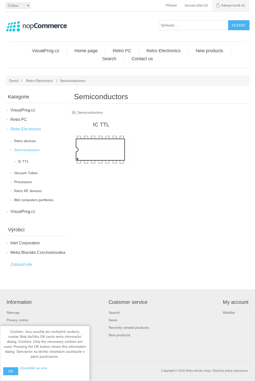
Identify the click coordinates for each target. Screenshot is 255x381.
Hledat (239, 25)
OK (10, 371)
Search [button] (109, 58)
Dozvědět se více (33, 368)
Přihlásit (171, 5)
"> (36, 26)
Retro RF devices (28, 191)
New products (119, 335)
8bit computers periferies (33, 200)
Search (114, 313)
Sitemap (12, 313)
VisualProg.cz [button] (45, 50)
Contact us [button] (142, 58)
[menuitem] (45, 50)
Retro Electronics (25, 129)
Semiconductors (27, 150)
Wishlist (229, 313)
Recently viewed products (129, 328)
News (113, 320)
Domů (14, 81)
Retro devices (25, 141)
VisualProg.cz (22, 110)
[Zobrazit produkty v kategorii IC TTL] (101, 150)
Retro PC (18, 119)
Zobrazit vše (21, 264)
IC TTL (23, 161)
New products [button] (209, 50)
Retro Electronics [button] (163, 50)
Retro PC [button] (122, 50)
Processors (23, 182)
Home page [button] (86, 50)
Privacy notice (17, 320)
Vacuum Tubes (26, 173)
